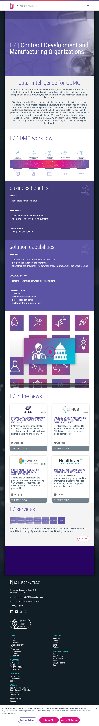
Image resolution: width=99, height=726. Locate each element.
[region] (49, 715)
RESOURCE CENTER (60, 651)
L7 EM (13, 640)
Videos (55, 660)
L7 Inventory (14, 653)
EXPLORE (83, 538)
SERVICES (14, 685)
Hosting (13, 701)
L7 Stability (15, 643)
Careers (56, 640)
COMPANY (57, 635)
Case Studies (15, 676)
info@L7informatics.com (33, 597)
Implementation (16, 692)
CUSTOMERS (15, 674)
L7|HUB (12, 665)
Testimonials (15, 679)
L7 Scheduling (15, 651)
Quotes (12, 681)
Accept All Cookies (69, 720)
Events (55, 643)
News (55, 645)
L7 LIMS (13, 638)
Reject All (49, 720)
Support (13, 696)
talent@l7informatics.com (31, 601)
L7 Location (14, 656)
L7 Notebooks (15, 649)
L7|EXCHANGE (15, 669)
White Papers (58, 658)
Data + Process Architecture (20, 690)
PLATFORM (14, 660)
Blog (54, 665)
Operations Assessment (19, 688)
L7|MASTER (14, 663)
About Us (56, 638)
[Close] (96, 708)
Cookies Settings (28, 720)
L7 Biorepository (17, 645)
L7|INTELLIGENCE (16, 667)
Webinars (56, 654)
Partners (56, 647)
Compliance (14, 694)
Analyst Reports (59, 663)
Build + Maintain (16, 699)
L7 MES (12, 647)
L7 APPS (13, 635)
